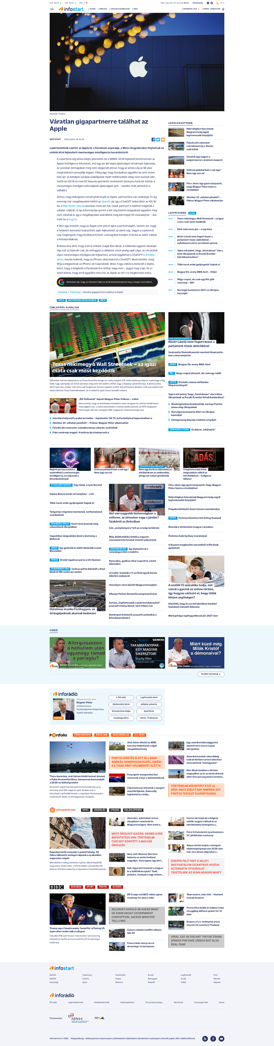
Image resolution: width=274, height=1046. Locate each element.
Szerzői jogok (167, 1039)
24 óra (93, 9)
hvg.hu (72, 219)
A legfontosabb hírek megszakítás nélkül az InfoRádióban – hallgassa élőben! (197, 474)
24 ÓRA (192, 213)
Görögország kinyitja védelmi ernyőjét (193, 420)
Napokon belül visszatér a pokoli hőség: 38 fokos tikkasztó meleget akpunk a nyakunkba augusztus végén (75, 855)
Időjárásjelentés (127, 1002)
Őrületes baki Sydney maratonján (187, 536)
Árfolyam (101, 735)
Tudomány (75, 292)
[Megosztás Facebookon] (153, 140)
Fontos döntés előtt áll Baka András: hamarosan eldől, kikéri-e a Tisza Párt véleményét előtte (137, 762)
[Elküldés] (163, 140)
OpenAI (105, 201)
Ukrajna (103, 9)
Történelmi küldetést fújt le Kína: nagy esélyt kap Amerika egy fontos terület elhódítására (195, 790)
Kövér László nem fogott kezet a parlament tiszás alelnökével (191, 344)
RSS (177, 1039)
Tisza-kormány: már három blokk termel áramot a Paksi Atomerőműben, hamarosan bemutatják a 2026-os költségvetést (77, 779)
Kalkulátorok (133, 810)
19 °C (221, 3)
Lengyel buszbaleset (120, 9)
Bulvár (151, 975)
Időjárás (217, 982)
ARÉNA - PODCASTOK (211, 9)
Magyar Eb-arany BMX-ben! (194, 364)
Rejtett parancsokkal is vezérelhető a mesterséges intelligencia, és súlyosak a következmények (64, 474)
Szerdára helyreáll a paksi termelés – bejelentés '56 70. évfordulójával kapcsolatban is (102, 418)
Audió (183, 979)
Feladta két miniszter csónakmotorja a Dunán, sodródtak (85, 428)
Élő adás (122, 697)
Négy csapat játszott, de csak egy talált (198, 373)
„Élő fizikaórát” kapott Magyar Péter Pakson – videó (108, 399)
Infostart (55, 139)
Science (117, 887)
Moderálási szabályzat (149, 1039)
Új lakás (139, 735)
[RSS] (205, 1039)
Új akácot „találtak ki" (203, 430)
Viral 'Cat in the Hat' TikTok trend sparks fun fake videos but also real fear (196, 941)
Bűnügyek (152, 979)
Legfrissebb (186, 975)
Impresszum (106, 1039)
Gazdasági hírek (201, 1002)
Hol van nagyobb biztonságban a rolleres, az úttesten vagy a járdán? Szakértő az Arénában (134, 517)
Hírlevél (217, 979)
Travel (103, 887)
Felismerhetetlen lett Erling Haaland (200, 518)
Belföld (53, 975)
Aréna (221, 1002)
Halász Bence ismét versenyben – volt (72, 494)
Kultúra (85, 979)
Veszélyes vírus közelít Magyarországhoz (133, 585)
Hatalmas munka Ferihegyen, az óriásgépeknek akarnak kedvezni (73, 611)
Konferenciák (121, 735)
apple (61, 300)
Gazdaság (54, 982)
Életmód (119, 982)
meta (102, 300)
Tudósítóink (120, 975)
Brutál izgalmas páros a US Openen (80, 560)
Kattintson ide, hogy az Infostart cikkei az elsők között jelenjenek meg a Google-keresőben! (109, 282)
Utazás (115, 810)
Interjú (118, 979)
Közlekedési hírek (101, 1002)
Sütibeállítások (188, 1039)
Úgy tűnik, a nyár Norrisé (88, 485)
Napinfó (151, 982)
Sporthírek (178, 1002)
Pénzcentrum (82, 735)
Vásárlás (99, 810)
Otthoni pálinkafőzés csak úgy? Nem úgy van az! (111, 471)
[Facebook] (213, 1039)
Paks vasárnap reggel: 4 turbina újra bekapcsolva (81, 432)
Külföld (53, 979)
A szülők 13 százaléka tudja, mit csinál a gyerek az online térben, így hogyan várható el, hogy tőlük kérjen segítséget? (192, 591)
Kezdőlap (62, 292)
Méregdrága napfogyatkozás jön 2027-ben (193, 616)
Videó (183, 982)
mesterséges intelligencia (82, 300)
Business (76, 887)
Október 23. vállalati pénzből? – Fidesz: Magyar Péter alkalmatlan (90, 423)
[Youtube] (221, 1039)
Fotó (216, 975)
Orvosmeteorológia (154, 1002)
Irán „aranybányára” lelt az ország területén (134, 528)
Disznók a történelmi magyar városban (190, 527)
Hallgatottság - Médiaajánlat (84, 1039)
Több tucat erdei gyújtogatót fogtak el (72, 503)
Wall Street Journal (74, 206)
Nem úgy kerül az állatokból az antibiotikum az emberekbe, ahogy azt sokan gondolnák (155, 472)
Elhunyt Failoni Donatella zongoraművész (133, 594)
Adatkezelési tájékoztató (125, 1039)
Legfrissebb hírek (75, 1002)
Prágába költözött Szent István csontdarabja (194, 509)
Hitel (85, 810)
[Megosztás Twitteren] (158, 140)
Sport (90, 887)
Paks (136, 9)
